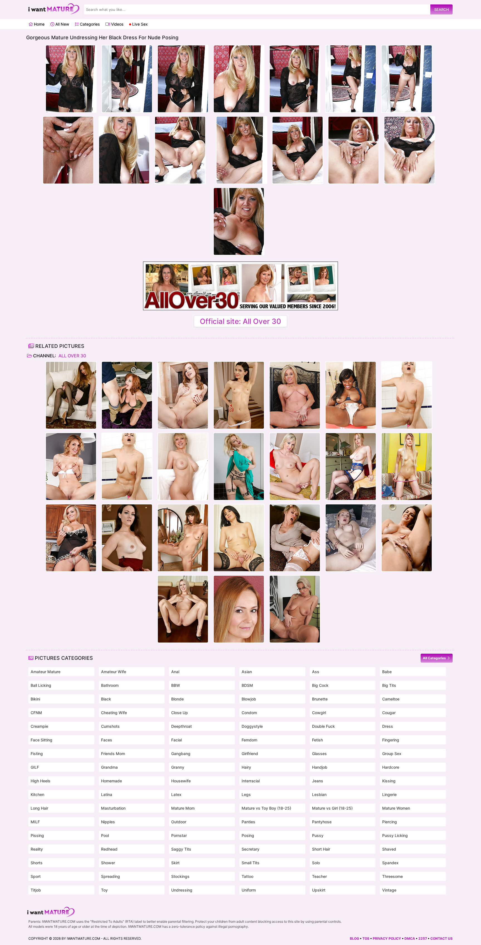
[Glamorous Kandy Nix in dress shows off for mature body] (127, 537)
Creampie (39, 726)
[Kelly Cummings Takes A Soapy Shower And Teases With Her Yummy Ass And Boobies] (407, 395)
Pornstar (179, 835)
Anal (175, 671)
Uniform (249, 890)
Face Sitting (41, 740)
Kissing (389, 780)
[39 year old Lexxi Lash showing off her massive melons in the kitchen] (71, 537)
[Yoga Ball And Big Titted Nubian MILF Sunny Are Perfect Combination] (351, 395)
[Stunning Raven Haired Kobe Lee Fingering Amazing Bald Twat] (407, 537)
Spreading (110, 876)
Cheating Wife (114, 712)
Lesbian (319, 794)
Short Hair (321, 849)
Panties (248, 821)
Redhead (109, 849)
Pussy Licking (395, 835)
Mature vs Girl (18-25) (332, 808)
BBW (175, 685)
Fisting (37, 753)
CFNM (36, 712)
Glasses (319, 753)
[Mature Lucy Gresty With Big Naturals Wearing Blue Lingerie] (351, 466)
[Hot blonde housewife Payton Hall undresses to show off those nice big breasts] (295, 395)
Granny (177, 767)
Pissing (37, 835)
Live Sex (139, 24)
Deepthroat (181, 726)
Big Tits (389, 685)
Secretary (250, 849)
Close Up (179, 712)
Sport (36, 876)
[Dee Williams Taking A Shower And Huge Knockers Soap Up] (183, 466)
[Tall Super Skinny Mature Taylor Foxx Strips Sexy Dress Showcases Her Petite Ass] (183, 537)
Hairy (246, 767)
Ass (315, 671)
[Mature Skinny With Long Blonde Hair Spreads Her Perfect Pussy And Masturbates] (407, 466)
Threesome (392, 876)
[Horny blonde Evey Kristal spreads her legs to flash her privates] (295, 466)
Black (106, 699)
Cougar (389, 712)
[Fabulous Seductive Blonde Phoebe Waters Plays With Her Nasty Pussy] (71, 395)
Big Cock (320, 685)
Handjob (319, 767)
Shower (108, 862)
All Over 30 (71, 355)
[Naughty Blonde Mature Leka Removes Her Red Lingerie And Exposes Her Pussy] (351, 537)
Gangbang (180, 753)
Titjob (36, 890)
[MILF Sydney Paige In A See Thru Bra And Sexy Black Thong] (183, 609)
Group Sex (391, 753)
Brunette (320, 699)
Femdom (249, 740)
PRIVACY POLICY (387, 938)
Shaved (389, 849)
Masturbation (113, 808)
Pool (105, 835)
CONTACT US (441, 938)
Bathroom (110, 685)
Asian (247, 671)
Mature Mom (183, 808)
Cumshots (110, 726)
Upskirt (318, 890)
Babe (387, 671)
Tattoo (247, 876)
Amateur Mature (45, 671)
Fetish (317, 740)
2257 (422, 938)
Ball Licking (41, 685)
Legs (246, 794)
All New (61, 24)
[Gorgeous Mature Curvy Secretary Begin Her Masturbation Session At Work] (295, 609)
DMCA (409, 938)
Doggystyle (252, 726)
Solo (316, 862)
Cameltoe (390, 699)
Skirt (175, 862)
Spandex (390, 862)
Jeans (317, 780)
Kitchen (37, 794)
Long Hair (39, 808)
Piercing (389, 821)
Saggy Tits (181, 849)
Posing (248, 835)
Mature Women (396, 808)
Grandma (109, 767)
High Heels (40, 780)
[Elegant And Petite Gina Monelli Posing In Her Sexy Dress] (71, 466)
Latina (106, 794)
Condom (249, 712)
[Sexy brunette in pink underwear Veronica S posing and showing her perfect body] (183, 395)
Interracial (251, 780)
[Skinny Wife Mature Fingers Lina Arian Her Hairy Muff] (239, 395)
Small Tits (250, 862)
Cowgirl (319, 712)
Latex (176, 794)
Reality (37, 849)
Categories (89, 24)
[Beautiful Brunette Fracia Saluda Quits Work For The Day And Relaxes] (239, 537)
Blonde (177, 699)
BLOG (354, 938)
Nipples (108, 821)
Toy (104, 890)
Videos (116, 24)
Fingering (390, 740)
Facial (176, 740)
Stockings (180, 876)
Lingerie (389, 794)
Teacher (319, 876)
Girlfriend (250, 753)
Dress (387, 726)
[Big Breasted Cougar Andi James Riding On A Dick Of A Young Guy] (127, 395)
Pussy (317, 835)
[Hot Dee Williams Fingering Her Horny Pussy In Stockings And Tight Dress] (295, 537)
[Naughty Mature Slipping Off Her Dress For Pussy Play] (239, 466)
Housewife (181, 780)
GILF (35, 767)
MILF (35, 821)
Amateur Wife (113, 671)
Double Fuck (323, 726)
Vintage (389, 890)
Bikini (35, 699)
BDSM (247, 685)
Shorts (37, 862)
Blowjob (249, 699)
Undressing (181, 890)
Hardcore (390, 767)
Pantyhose (322, 821)
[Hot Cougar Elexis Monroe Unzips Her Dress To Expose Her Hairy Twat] (239, 609)
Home (39, 24)
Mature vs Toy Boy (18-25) (266, 808)
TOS (365, 938)
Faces (106, 740)
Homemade (111, 780)
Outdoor (178, 821)
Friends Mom (113, 753)
